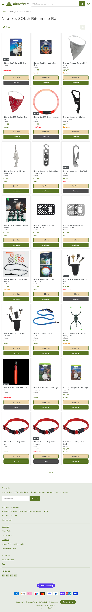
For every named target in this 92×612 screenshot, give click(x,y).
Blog (3, 564)
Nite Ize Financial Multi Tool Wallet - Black (43, 226)
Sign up (35, 498)
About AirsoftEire (8, 560)
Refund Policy (43, 602)
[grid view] (82, 27)
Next (51, 472)
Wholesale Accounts (9, 548)
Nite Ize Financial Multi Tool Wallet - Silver (73, 226)
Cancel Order (68, 602)
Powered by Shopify (46, 608)
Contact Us (5, 540)
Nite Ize (5, 65)
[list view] (87, 27)
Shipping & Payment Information (13, 544)
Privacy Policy (6, 531)
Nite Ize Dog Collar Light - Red (14, 63)
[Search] (82, 3)
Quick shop (16, 77)
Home (4, 12)
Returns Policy (7, 535)
